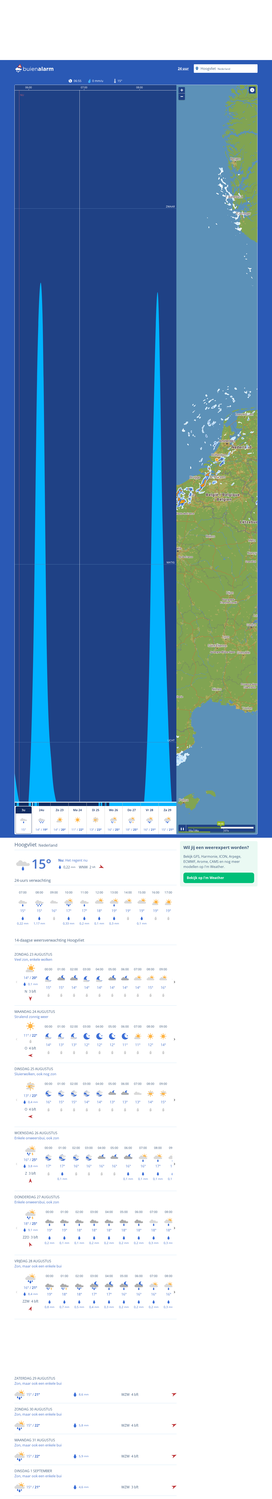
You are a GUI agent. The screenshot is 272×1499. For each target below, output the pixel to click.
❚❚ (182, 828)
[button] (217, 460)
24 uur (183, 68)
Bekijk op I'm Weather (205, 877)
